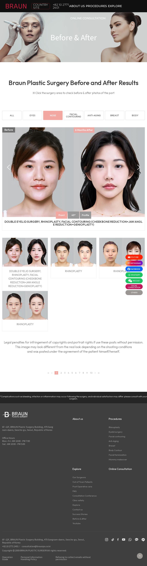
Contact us (77, 509)
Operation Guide (7, 558)
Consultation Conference (84, 495)
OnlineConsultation (134, 287)
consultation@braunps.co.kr (36, 546)
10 (91, 372)
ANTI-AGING (94, 115)
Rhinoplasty (114, 427)
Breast (112, 445)
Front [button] (62, 215)
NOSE (53, 115)
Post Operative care (82, 486)
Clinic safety (78, 500)
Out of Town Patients (82, 482)
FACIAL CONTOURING (73, 115)
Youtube (76, 523)
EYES (32, 115)
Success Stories (80, 514)
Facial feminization (117, 454)
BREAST (114, 115)
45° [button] (73, 215)
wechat (136, 281)
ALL (12, 115)
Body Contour (115, 450)
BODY (135, 115)
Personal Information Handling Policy (31, 558)
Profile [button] (85, 215)
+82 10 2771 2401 (61, 6)
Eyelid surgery (115, 431)
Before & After (79, 518)
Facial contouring (117, 436)
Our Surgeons (79, 477)
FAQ (74, 491)
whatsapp (135, 275)
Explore (76, 505)
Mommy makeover (118, 459)
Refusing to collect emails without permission (73, 558)
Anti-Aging (114, 441)
